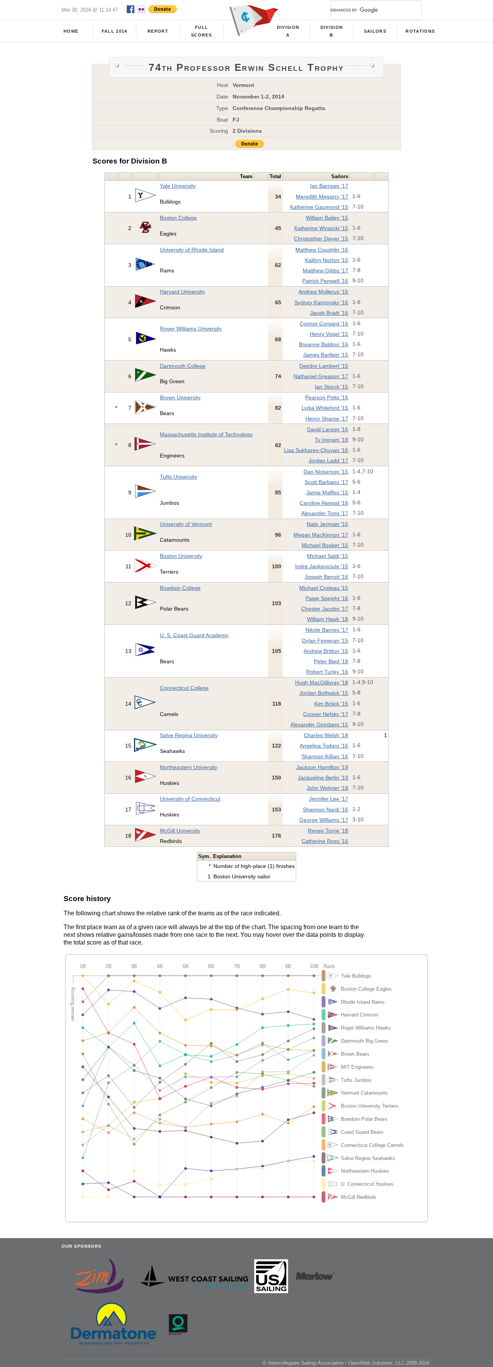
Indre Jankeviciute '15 (321, 566)
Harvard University (182, 292)
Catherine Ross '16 (325, 841)
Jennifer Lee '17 (328, 799)
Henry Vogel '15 (329, 334)
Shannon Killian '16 (325, 756)
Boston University (181, 556)
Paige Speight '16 (326, 598)
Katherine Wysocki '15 (321, 228)
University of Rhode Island (192, 250)
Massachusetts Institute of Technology (206, 434)
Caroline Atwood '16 (324, 503)
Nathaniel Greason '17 (320, 376)
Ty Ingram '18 (331, 440)
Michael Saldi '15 (327, 556)
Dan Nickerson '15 (326, 472)
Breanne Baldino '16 (323, 344)
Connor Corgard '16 (324, 323)
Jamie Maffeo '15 (327, 492)
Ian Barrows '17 (329, 186)
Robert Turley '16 (327, 672)
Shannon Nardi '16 (325, 809)
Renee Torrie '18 (328, 831)
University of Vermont (186, 524)
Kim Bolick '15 (331, 704)
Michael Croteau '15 (323, 588)
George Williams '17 (323, 820)
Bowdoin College (180, 588)
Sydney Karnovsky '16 (321, 302)
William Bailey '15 (327, 218)
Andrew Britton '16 (326, 651)
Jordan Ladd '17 (328, 460)
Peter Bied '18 (331, 661)
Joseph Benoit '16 (326, 577)
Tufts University (178, 477)
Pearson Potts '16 (326, 397)
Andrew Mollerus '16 (323, 292)
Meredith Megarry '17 (322, 197)
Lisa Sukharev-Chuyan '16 (316, 450)
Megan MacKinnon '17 (320, 535)
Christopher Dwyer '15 (321, 238)
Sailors (375, 31)
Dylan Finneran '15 (325, 641)
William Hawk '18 (327, 619)
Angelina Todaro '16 (324, 746)
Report (158, 31)
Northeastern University (188, 767)
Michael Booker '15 (325, 545)
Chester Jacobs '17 (324, 609)
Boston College (178, 218)
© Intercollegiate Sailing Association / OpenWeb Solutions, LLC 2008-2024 (346, 1363)
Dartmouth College (183, 366)
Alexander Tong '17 (324, 513)
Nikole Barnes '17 (326, 630)
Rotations (420, 31)
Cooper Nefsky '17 (325, 714)
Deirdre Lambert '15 (323, 366)
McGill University (180, 831)
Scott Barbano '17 (326, 482)
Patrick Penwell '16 (325, 281)
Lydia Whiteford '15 (325, 408)
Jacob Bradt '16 (329, 313)
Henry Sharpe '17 (326, 419)
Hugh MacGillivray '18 (321, 682)
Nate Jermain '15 (327, 524)
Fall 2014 (114, 31)
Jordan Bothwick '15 (323, 693)
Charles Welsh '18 (326, 735)
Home (71, 31)
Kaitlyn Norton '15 (326, 260)
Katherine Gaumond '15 (319, 207)
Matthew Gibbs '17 (325, 270)
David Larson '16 (327, 429)
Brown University (180, 397)
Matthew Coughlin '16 (321, 250)
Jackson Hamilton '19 (322, 767)
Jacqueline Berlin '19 (323, 777)
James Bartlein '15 (325, 355)
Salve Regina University (189, 735)
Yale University (178, 186)
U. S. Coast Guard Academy (194, 635)
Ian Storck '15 (331, 387)
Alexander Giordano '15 (319, 724)
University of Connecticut (190, 799)
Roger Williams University (191, 328)
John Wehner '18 (327, 788)
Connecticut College (184, 688)
